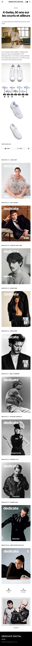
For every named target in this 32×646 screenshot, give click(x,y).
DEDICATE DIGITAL (16, 2)
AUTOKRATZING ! (16, 610)
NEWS (16, 8)
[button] (14, 627)
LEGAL (3, 639)
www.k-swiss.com (6, 144)
